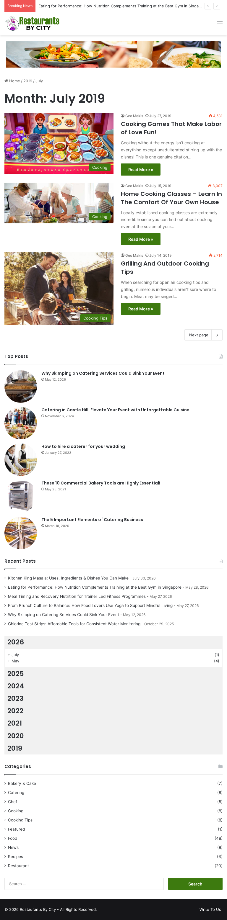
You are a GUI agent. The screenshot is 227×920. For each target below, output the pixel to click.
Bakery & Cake (22, 783)
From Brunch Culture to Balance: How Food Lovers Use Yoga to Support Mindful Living (90, 605)
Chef (12, 801)
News (13, 847)
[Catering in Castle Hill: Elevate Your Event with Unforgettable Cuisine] (20, 423)
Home (14, 80)
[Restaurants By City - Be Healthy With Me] (32, 23)
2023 (15, 698)
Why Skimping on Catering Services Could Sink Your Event (103, 373)
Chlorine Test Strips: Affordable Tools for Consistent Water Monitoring (74, 623)
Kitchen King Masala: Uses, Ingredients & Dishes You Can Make (68, 578)
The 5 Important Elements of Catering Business (92, 520)
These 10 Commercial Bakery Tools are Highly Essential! (100, 483)
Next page (198, 335)
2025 (15, 673)
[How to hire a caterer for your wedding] (20, 459)
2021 (14, 723)
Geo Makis (134, 116)
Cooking (15, 810)
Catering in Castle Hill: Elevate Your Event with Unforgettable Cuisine (115, 410)
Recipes (15, 856)
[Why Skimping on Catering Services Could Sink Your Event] (20, 386)
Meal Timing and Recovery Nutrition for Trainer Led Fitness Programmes (77, 596)
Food (12, 838)
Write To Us (210, 909)
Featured (16, 829)
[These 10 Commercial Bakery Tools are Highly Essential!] (20, 496)
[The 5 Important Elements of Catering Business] (20, 533)
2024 (15, 686)
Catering (16, 792)
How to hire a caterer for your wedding (83, 446)
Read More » (140, 169)
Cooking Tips (20, 820)
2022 (15, 711)
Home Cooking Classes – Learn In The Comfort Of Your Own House (171, 198)
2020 (15, 736)
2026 (15, 642)
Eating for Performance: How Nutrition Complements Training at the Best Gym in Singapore (122, 6)
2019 (27, 80)
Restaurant (18, 865)
